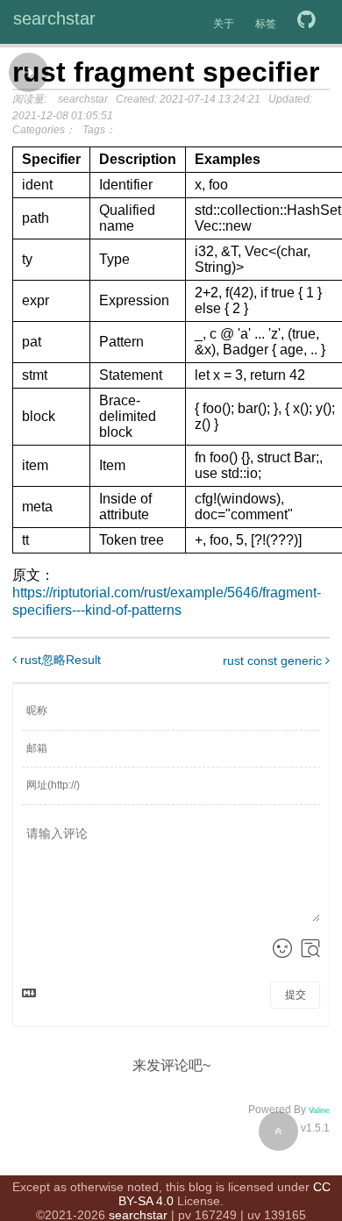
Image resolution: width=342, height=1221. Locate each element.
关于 (223, 24)
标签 (265, 24)
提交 (295, 995)
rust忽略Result (59, 660)
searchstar (54, 18)
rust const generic (274, 660)
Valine (319, 1110)
